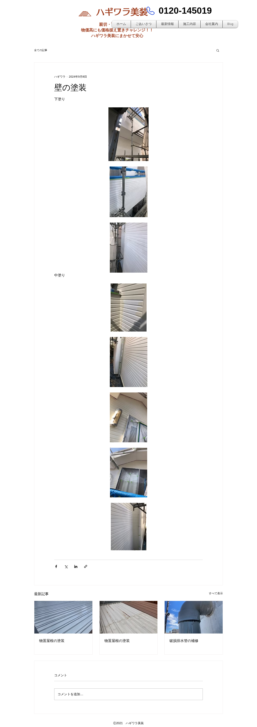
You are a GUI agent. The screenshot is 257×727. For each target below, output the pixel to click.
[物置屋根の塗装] (63, 617)
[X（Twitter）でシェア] (66, 566)
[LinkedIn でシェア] (76, 566)
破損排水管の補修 (183, 641)
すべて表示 (216, 593)
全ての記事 (40, 50)
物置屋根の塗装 (51, 641)
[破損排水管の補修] (194, 617)
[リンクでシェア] (86, 566)
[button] (218, 50)
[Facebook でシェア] (56, 566)
